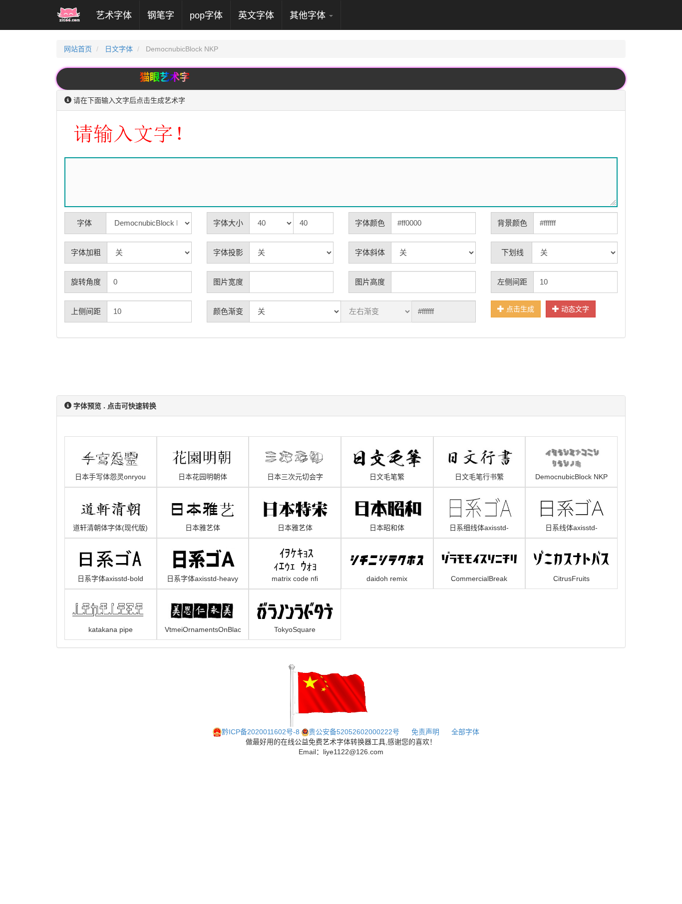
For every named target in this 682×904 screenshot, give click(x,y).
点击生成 (519, 309)
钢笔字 (160, 15)
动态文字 (574, 309)
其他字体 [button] (309, 15)
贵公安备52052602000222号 (354, 732)
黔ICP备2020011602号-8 (261, 732)
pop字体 (206, 15)
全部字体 (465, 732)
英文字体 (256, 15)
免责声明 (425, 732)
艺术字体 (117, 15)
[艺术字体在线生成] (68, 14)
